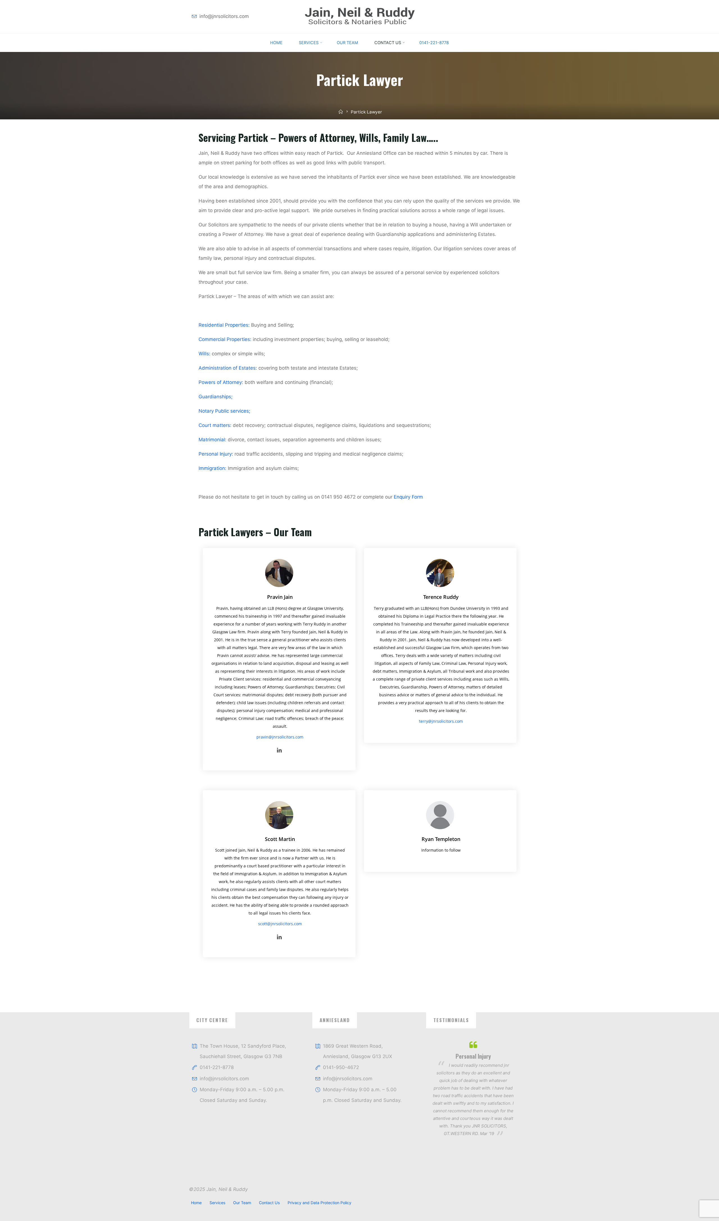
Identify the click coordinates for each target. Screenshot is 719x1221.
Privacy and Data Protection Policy (319, 1202)
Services (217, 1202)
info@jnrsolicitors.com (224, 16)
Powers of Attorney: (221, 382)
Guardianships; (216, 396)
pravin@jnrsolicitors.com (279, 736)
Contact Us (269, 1202)
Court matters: (215, 425)
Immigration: (212, 468)
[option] (473, 1089)
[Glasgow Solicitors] (359, 16)
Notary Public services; (224, 410)
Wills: (204, 353)
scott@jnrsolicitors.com (280, 923)
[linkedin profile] (279, 750)
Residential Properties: (224, 325)
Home (196, 1202)
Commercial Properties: (225, 339)
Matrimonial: (212, 439)
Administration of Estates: (228, 367)
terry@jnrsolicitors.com (441, 721)
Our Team (242, 1202)
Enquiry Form (408, 496)
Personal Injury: (216, 453)
